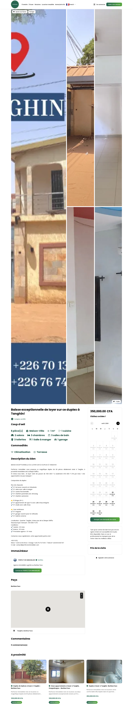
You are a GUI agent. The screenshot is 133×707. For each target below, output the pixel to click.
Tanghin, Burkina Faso (25, 631)
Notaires (38, 4)
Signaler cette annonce (106, 558)
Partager (31, 12)
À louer (31, 4)
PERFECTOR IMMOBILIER (30, 560)
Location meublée (48, 4)
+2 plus (117, 401)
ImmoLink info (60, 4)
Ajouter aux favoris (20, 12)
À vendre (25, 4)
